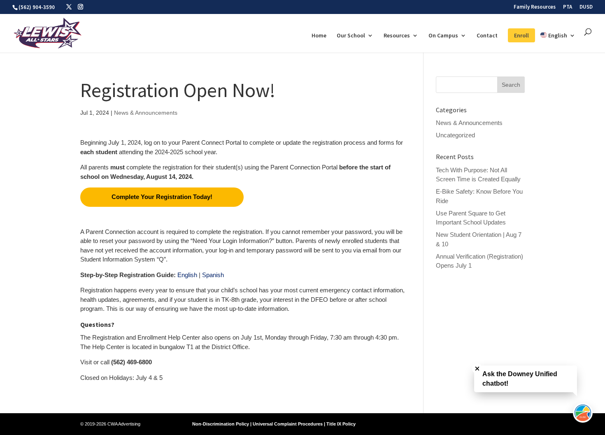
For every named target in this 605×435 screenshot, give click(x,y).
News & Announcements (145, 112)
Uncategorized (455, 135)
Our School (351, 35)
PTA (567, 7)
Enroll (521, 35)
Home (319, 35)
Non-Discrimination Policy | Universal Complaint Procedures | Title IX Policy (274, 423)
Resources (397, 35)
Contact (487, 35)
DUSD (586, 7)
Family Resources (535, 7)
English (187, 274)
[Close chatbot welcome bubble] (477, 368)
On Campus (443, 35)
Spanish (213, 274)
